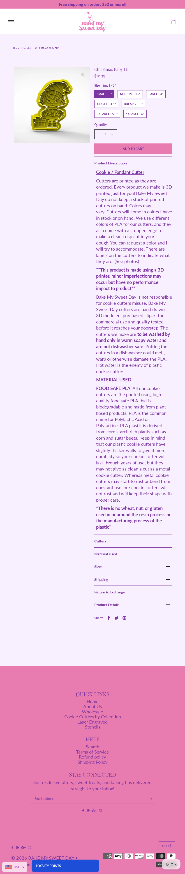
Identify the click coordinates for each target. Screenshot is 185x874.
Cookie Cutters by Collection (92, 716)
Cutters (100, 541)
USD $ (166, 846)
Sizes (98, 566)
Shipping (101, 579)
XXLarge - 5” (133, 104)
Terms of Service (92, 751)
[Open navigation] (11, 21)
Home (16, 48)
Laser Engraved (92, 721)
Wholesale (92, 711)
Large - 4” (156, 94)
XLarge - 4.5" (106, 104)
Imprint (27, 48)
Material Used (105, 554)
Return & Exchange (109, 592)
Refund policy (92, 756)
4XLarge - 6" (135, 114)
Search (92, 746)
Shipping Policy (92, 762)
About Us (92, 706)
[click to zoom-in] (83, 74)
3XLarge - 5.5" (107, 114)
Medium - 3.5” (130, 94)
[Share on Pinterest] (124, 617)
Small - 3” (104, 94)
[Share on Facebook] (108, 617)
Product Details (106, 604)
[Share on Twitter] (116, 617)
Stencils (92, 726)
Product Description (110, 163)
